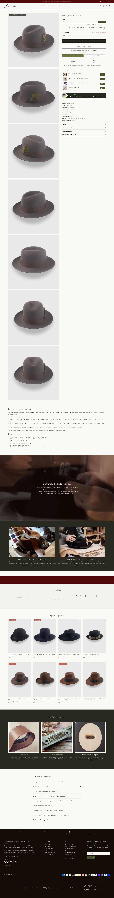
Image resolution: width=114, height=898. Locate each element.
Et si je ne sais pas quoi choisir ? (42, 820)
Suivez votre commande (70, 852)
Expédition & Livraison (67, 131)
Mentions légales (107, 878)
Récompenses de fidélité (70, 856)
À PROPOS (67, 6)
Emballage (64, 124)
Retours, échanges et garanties (69, 134)
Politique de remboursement (87, 878)
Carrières (46, 856)
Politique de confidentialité (98, 878)
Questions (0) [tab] (25, 595)
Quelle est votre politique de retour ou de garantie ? (48, 810)
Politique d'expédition (77, 878)
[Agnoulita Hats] (10, 6)
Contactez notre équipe (70, 858)
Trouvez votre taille (69, 844)
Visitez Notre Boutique (49, 854)
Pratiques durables (49, 848)
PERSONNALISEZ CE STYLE (84, 47)
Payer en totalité (73, 55)
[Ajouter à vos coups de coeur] (104, 15)
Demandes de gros (49, 850)
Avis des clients (48, 846)
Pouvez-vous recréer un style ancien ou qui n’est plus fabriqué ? (51, 815)
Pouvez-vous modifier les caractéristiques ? (45, 791)
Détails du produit (66, 101)
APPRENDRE (59, 6)
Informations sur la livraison (71, 846)
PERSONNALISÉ (50, 6)
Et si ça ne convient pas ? (40, 786)
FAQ (66, 850)
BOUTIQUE (42, 6)
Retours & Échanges (69, 848)
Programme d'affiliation (50, 852)
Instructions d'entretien (67, 127)
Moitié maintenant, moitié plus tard (94, 55)
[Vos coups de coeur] (107, 6)
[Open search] (76, 596)
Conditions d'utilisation (68, 878)
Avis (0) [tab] (19, 595)
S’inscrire (91, 857)
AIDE (73, 6)
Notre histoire (47, 844)
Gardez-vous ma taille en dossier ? (43, 805)
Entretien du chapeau (69, 854)
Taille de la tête (65, 32)
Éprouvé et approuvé (57, 616)
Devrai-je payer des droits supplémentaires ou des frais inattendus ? (52, 801)
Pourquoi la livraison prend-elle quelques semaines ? (48, 782)
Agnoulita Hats (9, 874)
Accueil (9, 11)
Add (103, 74)
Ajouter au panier (83, 41)
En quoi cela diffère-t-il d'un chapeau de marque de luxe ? (49, 796)
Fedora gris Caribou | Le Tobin (17, 11)
